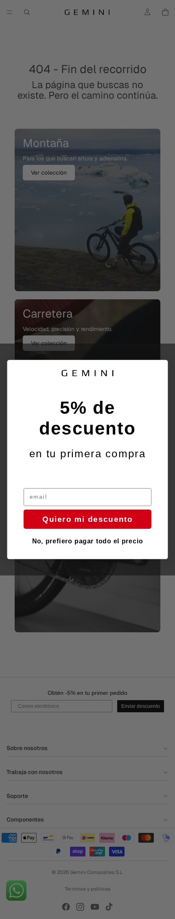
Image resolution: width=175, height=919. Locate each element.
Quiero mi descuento (87, 519)
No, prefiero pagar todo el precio (87, 541)
